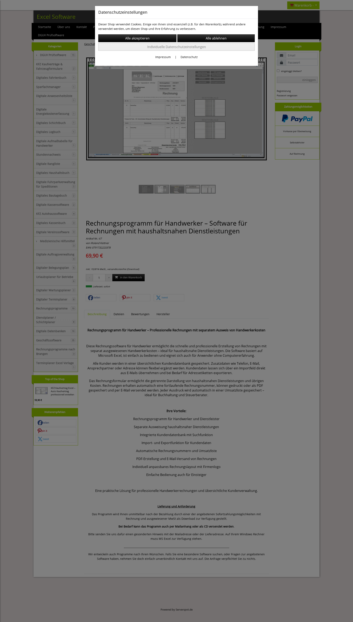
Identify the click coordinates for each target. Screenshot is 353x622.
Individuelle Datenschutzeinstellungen (176, 47)
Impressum (163, 57)
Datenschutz (189, 57)
